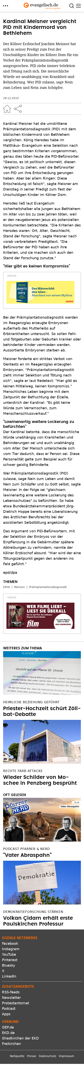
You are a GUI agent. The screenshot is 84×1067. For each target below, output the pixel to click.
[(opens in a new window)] (40, 292)
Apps (6, 1014)
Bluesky (8, 965)
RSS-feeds (11, 992)
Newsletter (11, 998)
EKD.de (8, 1033)
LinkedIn (9, 976)
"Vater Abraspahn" (27, 855)
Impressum (66, 1056)
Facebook (10, 943)
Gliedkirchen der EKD (20, 1038)
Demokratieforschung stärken (33, 912)
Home (7, 109)
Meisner (19, 587)
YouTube (9, 954)
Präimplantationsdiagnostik (48, 587)
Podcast (8, 1008)
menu (5, 5)
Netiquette (17, 1056)
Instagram (11, 949)
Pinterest (9, 960)
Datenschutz (47, 1056)
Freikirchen (11, 1044)
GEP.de (8, 1027)
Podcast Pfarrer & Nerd (26, 849)
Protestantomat (15, 1003)
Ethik (6, 587)
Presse (31, 1056)
